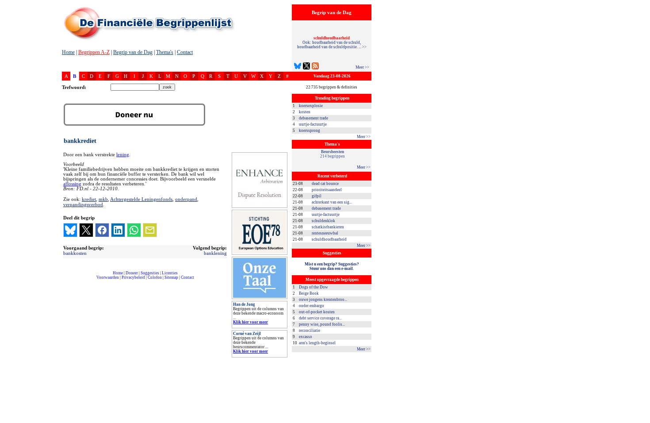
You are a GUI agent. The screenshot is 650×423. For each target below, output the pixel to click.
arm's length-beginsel (317, 343)
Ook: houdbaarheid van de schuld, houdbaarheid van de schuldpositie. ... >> (332, 42)
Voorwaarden (107, 277)
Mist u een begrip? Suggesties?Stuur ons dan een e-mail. (332, 266)
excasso (305, 337)
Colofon (155, 277)
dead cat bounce (325, 183)
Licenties (170, 273)
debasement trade (313, 118)
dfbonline (641, 420)
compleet (66, 281)
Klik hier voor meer (250, 322)
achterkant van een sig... (332, 202)
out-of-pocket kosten (317, 312)
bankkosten (75, 253)
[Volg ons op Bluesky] (297, 67)
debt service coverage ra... (320, 318)
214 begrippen (332, 154)
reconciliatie (309, 330)
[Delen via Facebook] (102, 230)
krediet (89, 199)
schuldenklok (323, 221)
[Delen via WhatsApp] (134, 230)
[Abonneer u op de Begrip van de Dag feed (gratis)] (315, 67)
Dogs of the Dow (313, 287)
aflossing (72, 183)
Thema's (164, 52)
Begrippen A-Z (94, 52)
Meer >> (362, 67)
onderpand (186, 199)
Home (68, 52)
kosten (304, 112)
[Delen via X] (86, 230)
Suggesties (150, 273)
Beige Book (309, 293)
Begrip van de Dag (133, 52)
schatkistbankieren (328, 227)
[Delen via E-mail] (150, 230)
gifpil (316, 196)
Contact (185, 52)
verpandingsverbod (83, 204)
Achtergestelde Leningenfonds (141, 199)
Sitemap (171, 277)
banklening (215, 253)
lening (122, 154)
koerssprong (309, 130)
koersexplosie (311, 106)
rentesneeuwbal (325, 233)
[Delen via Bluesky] (70, 230)
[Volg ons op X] (306, 67)
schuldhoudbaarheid (329, 239)
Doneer (132, 273)
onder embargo (311, 306)
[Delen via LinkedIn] (118, 230)
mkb (103, 199)
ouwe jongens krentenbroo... (323, 299)
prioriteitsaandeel (327, 190)
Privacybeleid (133, 277)
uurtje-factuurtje (313, 124)
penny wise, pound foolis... (322, 324)
